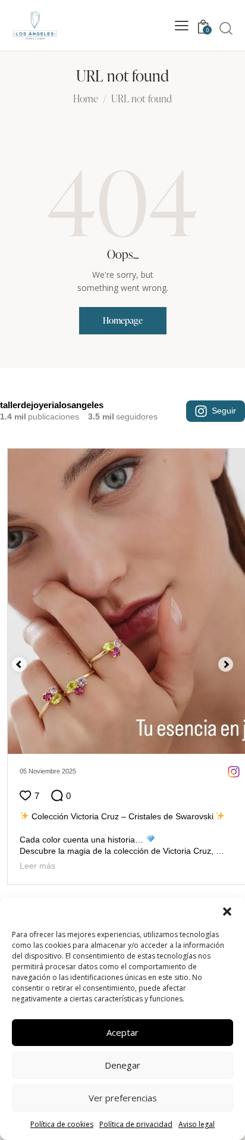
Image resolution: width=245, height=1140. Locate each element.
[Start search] (226, 28)
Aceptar (122, 1032)
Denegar (122, 1065)
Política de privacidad (135, 1124)
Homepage (123, 320)
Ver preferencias (123, 1098)
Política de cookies (61, 1124)
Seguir (224, 410)
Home (85, 99)
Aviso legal (196, 1124)
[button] (227, 911)
